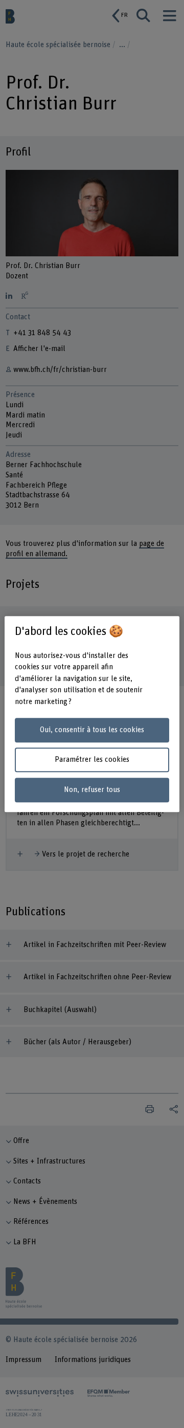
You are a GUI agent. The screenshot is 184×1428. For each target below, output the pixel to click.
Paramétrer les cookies (92, 760)
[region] (92, 714)
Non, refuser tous (92, 790)
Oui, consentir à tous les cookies (92, 730)
